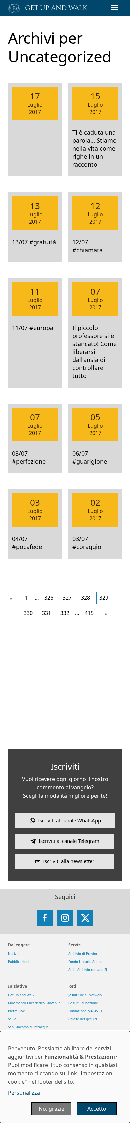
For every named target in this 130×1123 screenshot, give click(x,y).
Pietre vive (16, 1011)
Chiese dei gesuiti (82, 1019)
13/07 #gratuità (34, 242)
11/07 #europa (32, 328)
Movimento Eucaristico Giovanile (34, 1003)
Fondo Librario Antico (85, 961)
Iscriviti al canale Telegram (69, 840)
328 (85, 597)
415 (89, 613)
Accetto (96, 1108)
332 (64, 613)
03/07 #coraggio (86, 543)
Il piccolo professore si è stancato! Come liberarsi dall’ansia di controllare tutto (94, 352)
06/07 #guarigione (89, 457)
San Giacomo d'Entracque (28, 1027)
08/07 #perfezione (29, 457)
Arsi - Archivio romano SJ (87, 969)
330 (28, 613)
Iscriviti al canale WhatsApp (69, 820)
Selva (12, 1019)
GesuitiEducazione (83, 1003)
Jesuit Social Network (85, 995)
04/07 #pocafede (27, 543)
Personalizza (24, 1092)
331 (46, 613)
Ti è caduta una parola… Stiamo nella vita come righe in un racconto (94, 148)
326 (48, 597)
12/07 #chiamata (87, 246)
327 (67, 597)
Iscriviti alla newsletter (68, 861)
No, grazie (51, 1108)
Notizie (14, 953)
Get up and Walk (21, 995)
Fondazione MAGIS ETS (86, 1011)
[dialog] (65, 1077)
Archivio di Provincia (84, 953)
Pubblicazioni (18, 961)
